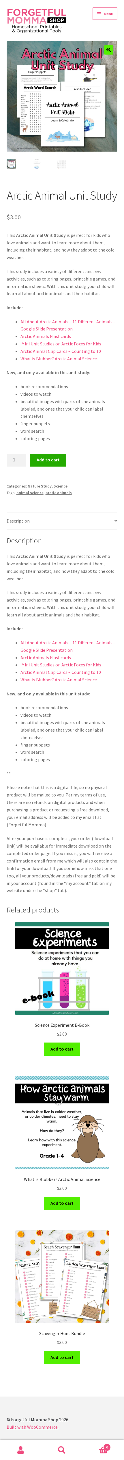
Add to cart (48, 460)
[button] (108, 50)
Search (61, 1450)
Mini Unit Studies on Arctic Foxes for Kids (60, 344)
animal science (30, 492)
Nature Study (40, 486)
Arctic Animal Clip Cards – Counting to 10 (60, 351)
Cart (95, 1445)
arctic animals (59, 492)
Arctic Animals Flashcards (46, 336)
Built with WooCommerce (32, 1427)
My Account (20, 1450)
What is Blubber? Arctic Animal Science (58, 358)
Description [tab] (18, 521)
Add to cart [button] (62, 1049)
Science (60, 486)
